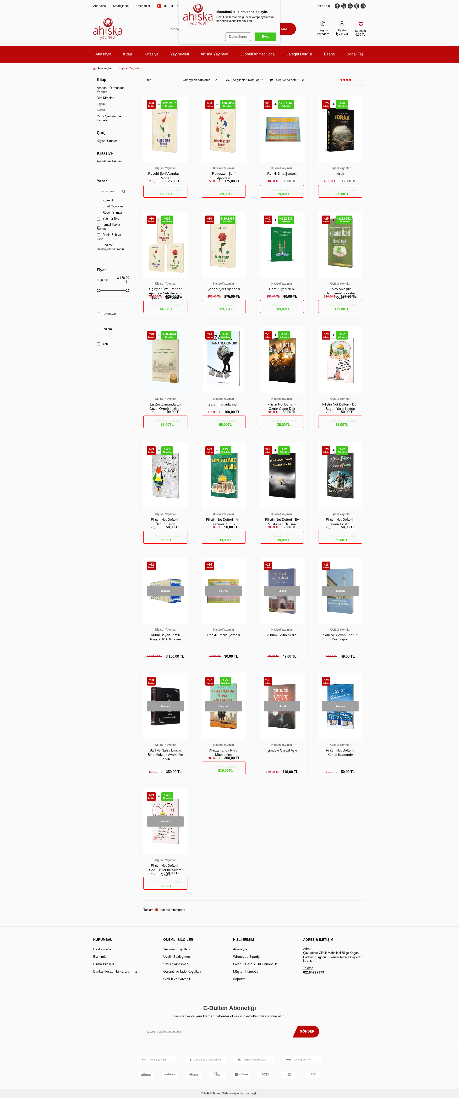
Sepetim (239, 979)
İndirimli (107, 329)
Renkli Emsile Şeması (223, 635)
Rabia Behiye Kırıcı (109, 237)
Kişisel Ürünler (107, 141)
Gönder (307, 1031)
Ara (284, 29)
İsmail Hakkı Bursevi (108, 226)
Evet (265, 36)
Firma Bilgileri (103, 964)
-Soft (205, 1093)
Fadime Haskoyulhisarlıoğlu (110, 247)
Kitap (127, 54)
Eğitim (101, 104)
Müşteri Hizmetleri (246, 971)
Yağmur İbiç (110, 218)
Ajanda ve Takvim (109, 161)
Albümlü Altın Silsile (281, 635)
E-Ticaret (215, 1093)
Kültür (101, 110)
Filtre (147, 80)
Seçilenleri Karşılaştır (247, 80)
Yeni (105, 344)
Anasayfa (103, 54)
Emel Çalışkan (112, 206)
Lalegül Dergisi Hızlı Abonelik (255, 964)
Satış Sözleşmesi (176, 964)
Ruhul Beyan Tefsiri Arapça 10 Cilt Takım (165, 637)
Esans (329, 54)
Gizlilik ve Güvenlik (177, 979)
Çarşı (101, 133)
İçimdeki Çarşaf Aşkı (282, 750)
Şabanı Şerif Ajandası (224, 289)
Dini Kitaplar (105, 98)
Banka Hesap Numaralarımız (115, 971)
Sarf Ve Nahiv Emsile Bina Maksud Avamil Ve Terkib (165, 754)
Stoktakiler (109, 314)
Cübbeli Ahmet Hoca (257, 54)
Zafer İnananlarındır (223, 404)
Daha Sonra (238, 36)
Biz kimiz (99, 956)
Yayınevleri (179, 54)
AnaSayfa (99, 6)
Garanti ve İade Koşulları (182, 971)
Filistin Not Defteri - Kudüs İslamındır (340, 752)
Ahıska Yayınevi (214, 54)
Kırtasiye (151, 54)
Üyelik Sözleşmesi (177, 956)
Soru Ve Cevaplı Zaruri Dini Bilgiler (340, 637)
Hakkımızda (102, 949)
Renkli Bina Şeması (282, 173)
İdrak (340, 173)
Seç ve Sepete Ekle (289, 80)
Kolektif (107, 200)
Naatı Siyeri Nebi (282, 289)
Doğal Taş (355, 54)
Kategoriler (143, 6)
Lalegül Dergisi (299, 54)
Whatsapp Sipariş (246, 956)
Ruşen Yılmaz (112, 212)
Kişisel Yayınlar (165, 168)
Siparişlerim (121, 6)
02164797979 (313, 972)
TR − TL (169, 6)
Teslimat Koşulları (176, 949)
